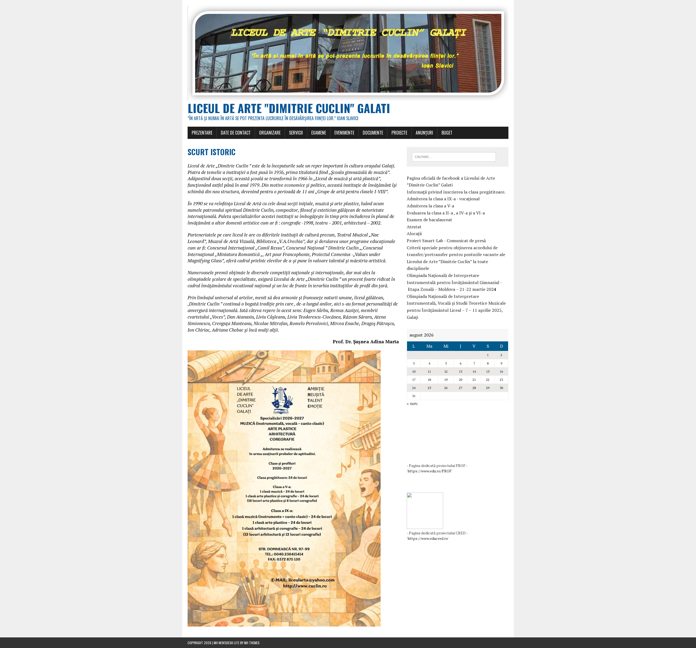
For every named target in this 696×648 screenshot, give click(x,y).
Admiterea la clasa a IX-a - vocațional (443, 199)
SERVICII (296, 132)
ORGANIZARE (270, 132)
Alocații (414, 233)
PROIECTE (399, 132)
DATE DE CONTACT (236, 132)
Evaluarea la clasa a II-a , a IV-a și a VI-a (446, 213)
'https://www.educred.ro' (428, 538)
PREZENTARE (202, 132)
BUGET (447, 132)
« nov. (412, 403)
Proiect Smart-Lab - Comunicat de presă (446, 241)
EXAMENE (318, 132)
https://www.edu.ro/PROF (430, 470)
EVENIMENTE (344, 132)
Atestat (414, 227)
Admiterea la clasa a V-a (430, 206)
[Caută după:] (454, 156)
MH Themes (252, 642)
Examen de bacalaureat (429, 220)
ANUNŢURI (424, 132)
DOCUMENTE (373, 132)
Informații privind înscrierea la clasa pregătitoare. (456, 192)
